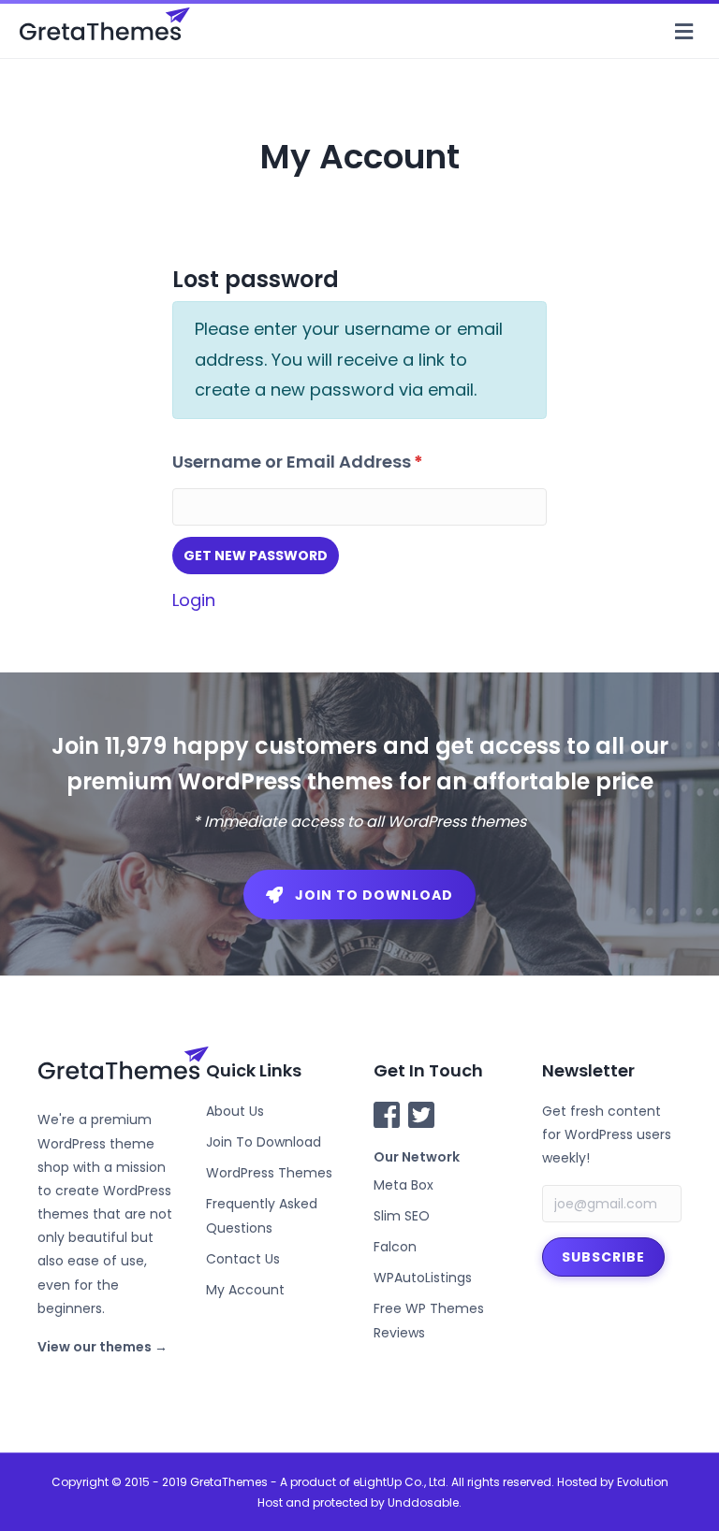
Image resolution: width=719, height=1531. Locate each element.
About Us (235, 1111)
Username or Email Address (297, 461)
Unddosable (423, 1502)
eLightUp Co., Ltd (399, 1482)
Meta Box (403, 1185)
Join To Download (263, 1142)
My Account (245, 1289)
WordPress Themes (269, 1172)
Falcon (395, 1246)
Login (193, 600)
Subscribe (603, 1257)
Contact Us (243, 1258)
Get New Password (255, 555)
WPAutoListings (423, 1277)
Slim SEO (402, 1215)
